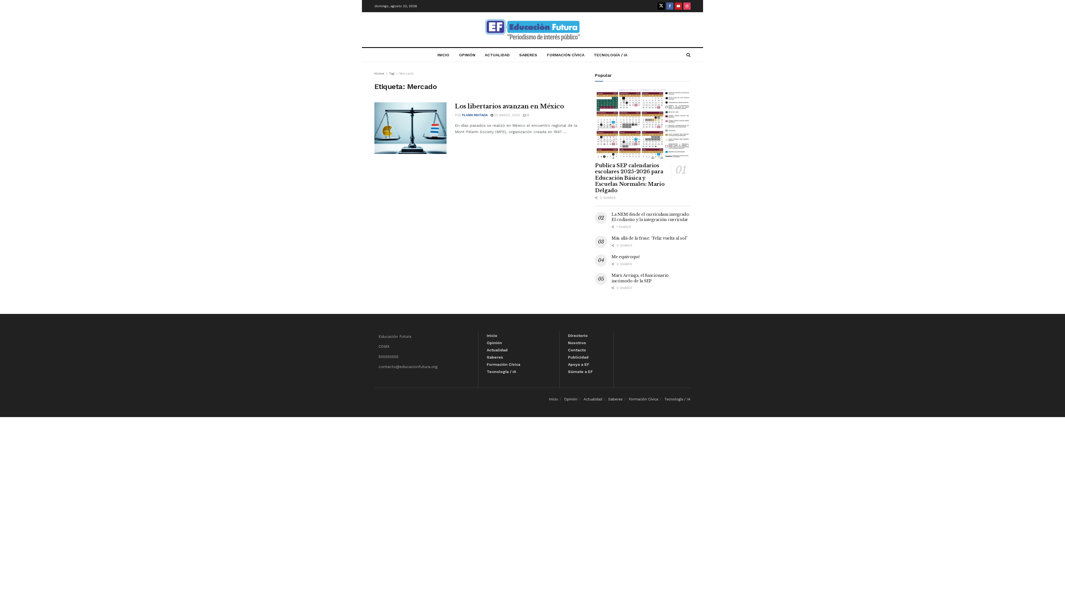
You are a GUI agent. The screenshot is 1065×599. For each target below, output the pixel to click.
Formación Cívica (565, 55)
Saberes (528, 55)
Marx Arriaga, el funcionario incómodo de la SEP (640, 278)
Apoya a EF (578, 364)
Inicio (443, 55)
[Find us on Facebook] (669, 6)
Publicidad (578, 357)
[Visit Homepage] (532, 30)
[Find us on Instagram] (687, 6)
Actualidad (497, 55)
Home (379, 73)
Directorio (578, 335)
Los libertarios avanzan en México (509, 106)
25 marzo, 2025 (506, 115)
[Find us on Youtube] (678, 6)
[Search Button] (688, 55)
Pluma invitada (475, 115)
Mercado (406, 73)
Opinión (467, 55)
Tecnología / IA (610, 55)
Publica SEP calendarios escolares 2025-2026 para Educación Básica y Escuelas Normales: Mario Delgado (629, 178)
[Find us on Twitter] (661, 6)
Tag (391, 73)
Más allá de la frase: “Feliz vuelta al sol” (650, 238)
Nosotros (577, 343)
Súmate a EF (580, 371)
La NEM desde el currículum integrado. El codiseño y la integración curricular (651, 217)
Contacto (577, 350)
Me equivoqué (626, 256)
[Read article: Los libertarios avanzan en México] (410, 128)
